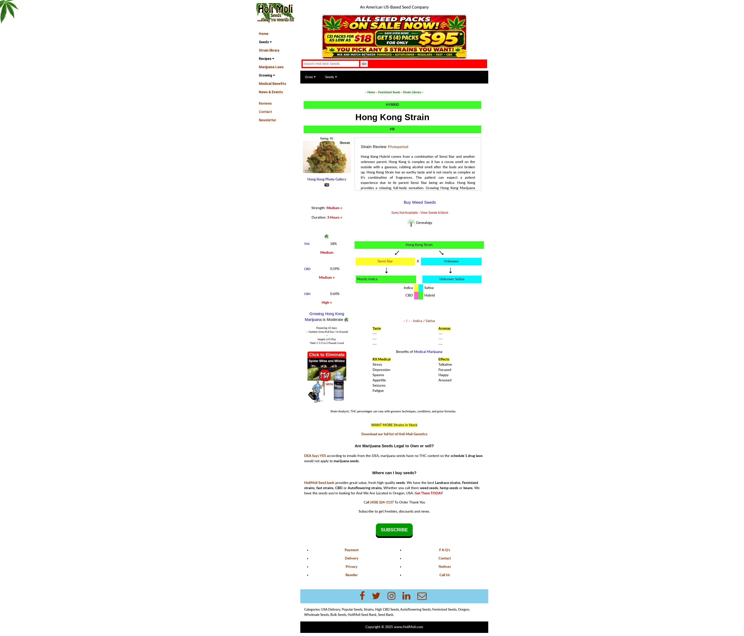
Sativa (430, 321)
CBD (307, 269)
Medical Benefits (272, 84)
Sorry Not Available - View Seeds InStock (419, 212)
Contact (265, 112)
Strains (369, 609)
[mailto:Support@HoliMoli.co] (423, 596)
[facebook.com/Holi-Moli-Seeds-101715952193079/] (364, 596)
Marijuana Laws (271, 67)
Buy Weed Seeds (420, 202)
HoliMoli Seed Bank (362, 614)
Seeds (264, 42)
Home (263, 34)
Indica (417, 321)
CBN (307, 294)
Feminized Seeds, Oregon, (451, 609)
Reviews (265, 103)
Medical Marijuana (428, 352)
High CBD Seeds (387, 609)
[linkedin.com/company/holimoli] (408, 596)
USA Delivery (330, 609)
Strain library (269, 50)
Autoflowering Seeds (415, 609)
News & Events (271, 92)
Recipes (265, 59)
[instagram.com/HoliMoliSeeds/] (394, 596)
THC (307, 244)
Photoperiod (398, 147)
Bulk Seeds (338, 614)
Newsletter (267, 120)
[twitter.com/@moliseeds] (378, 596)
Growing (266, 75)
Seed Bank (385, 614)
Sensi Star (385, 261)
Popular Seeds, (352, 609)
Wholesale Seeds (316, 614)
